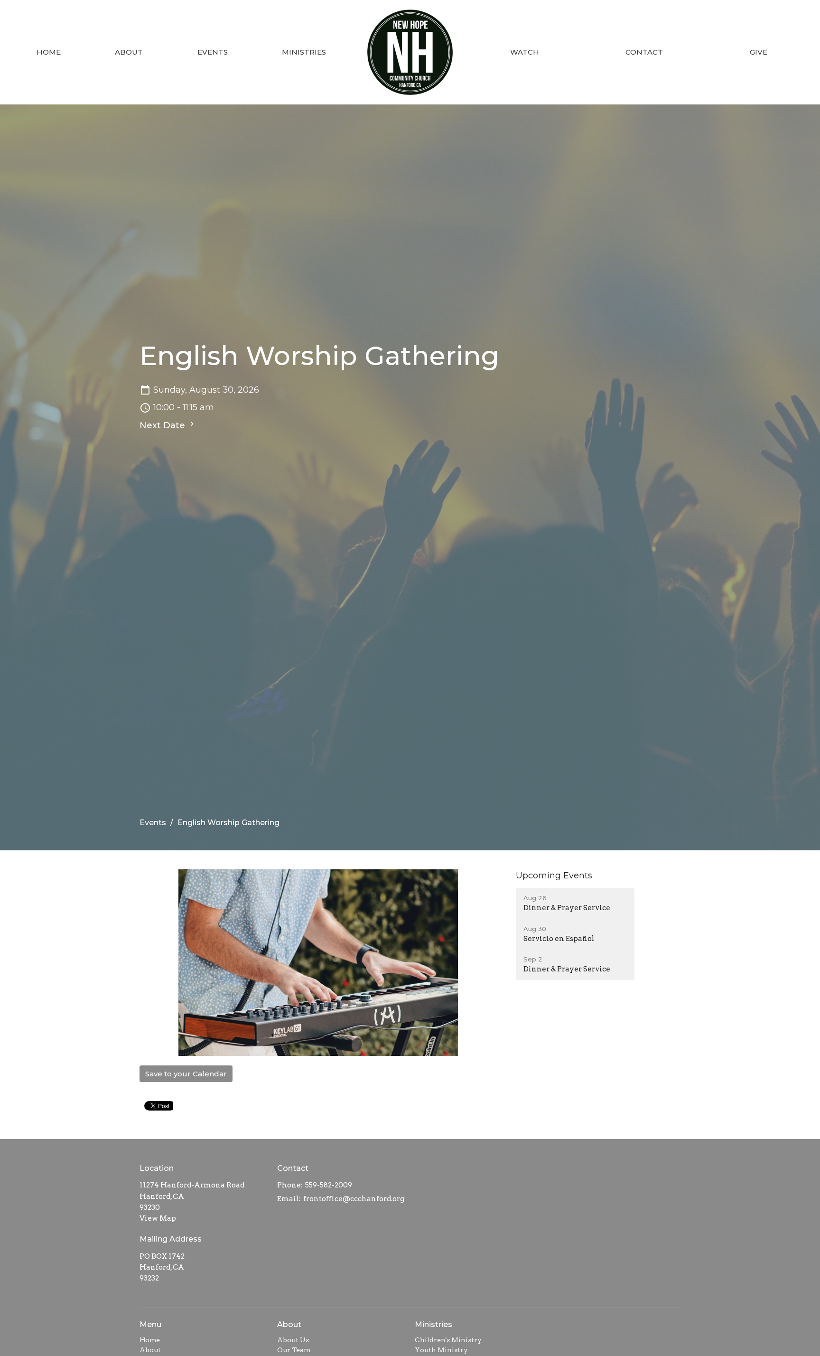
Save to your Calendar (186, 1073)
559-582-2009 (328, 1185)
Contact (644, 51)
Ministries (304, 51)
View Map (158, 1218)
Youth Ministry (441, 1350)
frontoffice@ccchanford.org (353, 1199)
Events (212, 51)
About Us (293, 1340)
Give (758, 51)
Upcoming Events (554, 875)
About (129, 51)
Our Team (293, 1350)
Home (49, 51)
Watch (524, 51)
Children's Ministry (448, 1340)
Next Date (163, 425)
